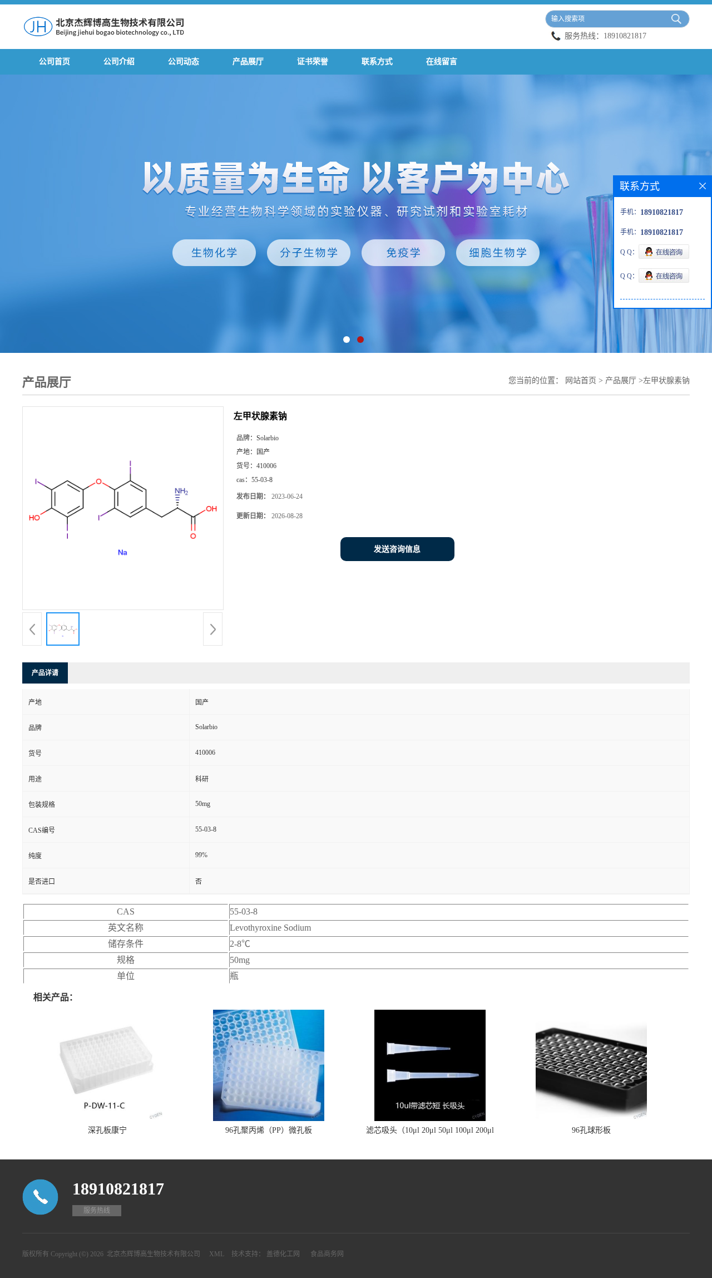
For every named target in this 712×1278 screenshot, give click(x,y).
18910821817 (625, 36)
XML (216, 1254)
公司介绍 (119, 61)
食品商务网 (327, 1254)
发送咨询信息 (397, 549)
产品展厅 (248, 61)
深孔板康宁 (107, 1130)
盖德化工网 (283, 1254)
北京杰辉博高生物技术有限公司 (153, 1254)
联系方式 (377, 61)
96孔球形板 (591, 1130)
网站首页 (580, 380)
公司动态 (183, 61)
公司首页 (54, 61)
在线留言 (441, 61)
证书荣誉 (312, 61)
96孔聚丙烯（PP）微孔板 (268, 1130)
